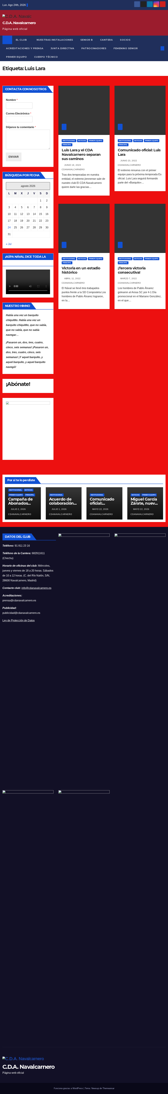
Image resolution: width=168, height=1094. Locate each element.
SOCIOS (125, 39)
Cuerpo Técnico (46, 56)
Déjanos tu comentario (21, 127)
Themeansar (108, 1088)
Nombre (12, 100)
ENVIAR (14, 156)
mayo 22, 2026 (100, 509)
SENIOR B (86, 39)
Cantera (106, 39)
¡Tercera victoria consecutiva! (132, 270)
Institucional (69, 140)
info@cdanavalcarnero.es (36, 588)
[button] (157, 48)
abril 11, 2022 (72, 278)
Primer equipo (95, 140)
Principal (67, 145)
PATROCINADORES (93, 48)
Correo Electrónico (18, 113)
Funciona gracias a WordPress (69, 1088)
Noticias (82, 140)
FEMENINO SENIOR (126, 48)
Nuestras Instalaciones (55, 39)
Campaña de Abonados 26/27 (20, 503)
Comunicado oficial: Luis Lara (139, 152)
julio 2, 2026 (18, 509)
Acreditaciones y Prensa (24, 48)
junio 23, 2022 (129, 161)
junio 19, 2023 (73, 165)
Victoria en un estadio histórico (81, 270)
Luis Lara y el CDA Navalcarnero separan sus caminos (81, 154)
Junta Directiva (62, 48)
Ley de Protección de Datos (18, 620)
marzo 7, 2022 (128, 278)
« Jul (8, 244)
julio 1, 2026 (59, 509)
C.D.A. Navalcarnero (19, 23)
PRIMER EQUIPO (16, 56)
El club (22, 39)
